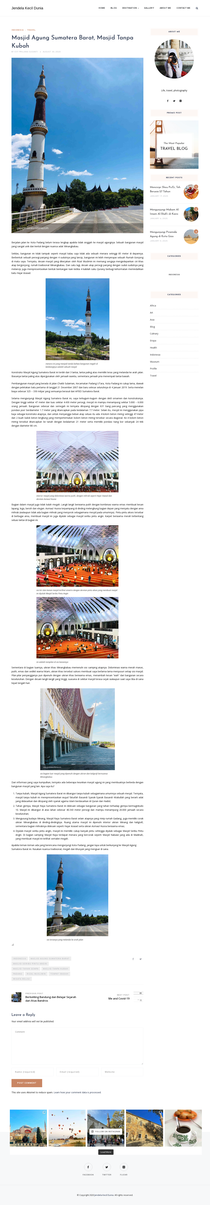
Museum (154, 361)
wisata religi (21, 979)
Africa (153, 305)
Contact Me (183, 8)
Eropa (153, 340)
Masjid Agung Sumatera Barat (50, 959)
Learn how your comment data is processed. (77, 1092)
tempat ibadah (59, 974)
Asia (152, 319)
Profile (153, 368)
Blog (114, 8)
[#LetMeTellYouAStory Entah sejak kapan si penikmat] (183, 1128)
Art (151, 312)
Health (153, 347)
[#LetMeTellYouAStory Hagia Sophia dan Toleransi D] (28, 1128)
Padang (17, 974)
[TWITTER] (106, 1165)
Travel (31, 30)
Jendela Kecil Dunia (27, 8)
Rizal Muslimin (36, 974)
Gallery (149, 8)
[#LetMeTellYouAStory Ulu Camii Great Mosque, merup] (144, 1128)
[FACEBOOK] (88, 1165)
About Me (165, 8)
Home (102, 8)
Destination (129, 8)
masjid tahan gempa (26, 969)
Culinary (154, 333)
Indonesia (17, 30)
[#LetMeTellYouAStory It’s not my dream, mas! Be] (67, 1128)
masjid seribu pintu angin (30, 964)
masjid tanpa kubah (55, 969)
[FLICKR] (124, 1165)
